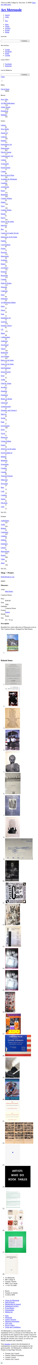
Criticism (4, 137)
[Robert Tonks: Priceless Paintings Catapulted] (12, 1274)
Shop (7, 24)
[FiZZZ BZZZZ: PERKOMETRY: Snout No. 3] (12, 1165)
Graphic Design (6, 210)
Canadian (4, 183)
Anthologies (5, 521)
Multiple (3, 457)
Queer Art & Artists (7, 221)
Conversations (5, 245)
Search (7, 15)
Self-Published (6, 368)
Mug (2, 487)
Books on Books (6, 399)
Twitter (7, 50)
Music (3, 333)
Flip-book (4, 503)
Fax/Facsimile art (6, 453)
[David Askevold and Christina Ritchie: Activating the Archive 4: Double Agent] (15, 1252)
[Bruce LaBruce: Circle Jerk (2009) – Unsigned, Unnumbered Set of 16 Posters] (12, 1099)
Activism (4, 322)
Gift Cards (8, 1323)
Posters (3, 555)
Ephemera (4, 299)
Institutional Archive (12, 1306)
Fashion (3, 241)
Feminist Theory (6, 326)
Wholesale (8, 1317)
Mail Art (3, 414)
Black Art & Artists (7, 360)
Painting (3, 141)
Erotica (3, 445)
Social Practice (6, 372)
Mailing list (9, 1312)
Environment (5, 426)
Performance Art (6, 144)
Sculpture (4, 260)
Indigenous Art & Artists (9, 237)
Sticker (3, 499)
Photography (5, 148)
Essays (3, 218)
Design (3, 214)
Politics (3, 202)
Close (3, 77)
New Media (5, 129)
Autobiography (6, 406)
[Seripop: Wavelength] (13, 1034)
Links (7, 17)
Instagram (8, 66)
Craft (2, 491)
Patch (3, 306)
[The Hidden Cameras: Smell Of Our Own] (10, 1012)
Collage (3, 160)
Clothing (4, 536)
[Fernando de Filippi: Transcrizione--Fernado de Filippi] (12, 837)
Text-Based (4, 345)
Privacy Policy (10, 1325)
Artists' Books (5, 107)
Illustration (4, 194)
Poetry (3, 191)
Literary (3, 125)
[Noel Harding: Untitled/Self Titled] (12, 968)
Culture (3, 171)
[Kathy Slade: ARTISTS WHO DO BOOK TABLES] (18, 1187)
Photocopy (4, 437)
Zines (3, 295)
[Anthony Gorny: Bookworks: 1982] (12, 815)
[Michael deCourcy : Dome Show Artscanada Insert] (19, 1143)
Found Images (5, 167)
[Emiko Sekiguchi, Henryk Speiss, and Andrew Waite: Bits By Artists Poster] (15, 1230)
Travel (3, 433)
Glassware (4, 403)
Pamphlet (4, 391)
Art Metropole (11, 10)
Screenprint (4, 464)
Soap (2, 314)
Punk (2, 422)
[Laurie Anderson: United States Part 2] (18, 1056)
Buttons (3, 528)
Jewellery (4, 387)
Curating (4, 468)
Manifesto (4, 460)
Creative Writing (6, 198)
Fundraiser (4, 395)
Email (7, 53)
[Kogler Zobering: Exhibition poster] (12, 750)
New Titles (4, 99)
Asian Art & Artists (7, 364)
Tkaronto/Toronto (7, 476)
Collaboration (5, 337)
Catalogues (4, 532)
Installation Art (6, 318)
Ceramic (3, 279)
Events (7, 30)
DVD (3, 430)
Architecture (5, 187)
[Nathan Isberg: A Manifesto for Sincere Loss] (13, 1208)
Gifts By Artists (6, 383)
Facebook (8, 51)
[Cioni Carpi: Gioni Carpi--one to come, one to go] (12, 794)
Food (2, 376)
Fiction (3, 248)
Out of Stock (5, 89)
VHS (2, 507)
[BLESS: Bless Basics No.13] (12, 925)
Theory (3, 349)
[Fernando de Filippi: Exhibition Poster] (12, 772)
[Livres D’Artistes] (12, 706)
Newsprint (4, 484)
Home (7, 32)
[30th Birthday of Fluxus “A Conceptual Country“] (15, 903)
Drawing (4, 252)
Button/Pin (4, 352)
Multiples (4, 115)
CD (2, 329)
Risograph (4, 275)
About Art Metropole (12, 1300)
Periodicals (4, 111)
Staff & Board (9, 1302)
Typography (5, 164)
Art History (4, 268)
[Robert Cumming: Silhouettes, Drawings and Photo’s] (12, 1077)
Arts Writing (5, 356)
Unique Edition (6, 441)
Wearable (4, 287)
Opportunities (9, 1310)
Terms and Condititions (13, 1327)
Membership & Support (13, 1304)
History (3, 264)
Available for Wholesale (9, 179)
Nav (6, 21)
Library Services (10, 1319)
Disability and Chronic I (9, 410)
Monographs (5, 551)
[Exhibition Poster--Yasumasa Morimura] (12, 881)
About (7, 26)
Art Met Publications (8, 103)
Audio (3, 379)
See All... (4, 512)
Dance (3, 310)
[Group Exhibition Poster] (12, 728)
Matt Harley (9, 591)
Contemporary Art (7, 156)
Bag (2, 229)
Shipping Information (12, 1321)
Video (3, 559)
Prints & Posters (6, 283)
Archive (7, 28)
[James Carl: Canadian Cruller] (19, 859)
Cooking (4, 495)
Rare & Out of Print (7, 175)
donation (7, 1344)
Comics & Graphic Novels (10, 233)
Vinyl (3, 206)
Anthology (4, 341)
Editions (3, 540)
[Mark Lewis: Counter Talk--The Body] (13, 946)
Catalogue (4, 291)
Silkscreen (4, 480)
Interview (4, 225)
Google (7, 55)
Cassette (3, 472)
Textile (3, 418)
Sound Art (4, 133)
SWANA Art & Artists (8, 449)
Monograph (5, 256)
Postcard (4, 272)
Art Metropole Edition (8, 302)
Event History (9, 1308)
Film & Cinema (6, 152)
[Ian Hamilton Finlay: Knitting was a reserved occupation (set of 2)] (12, 1121)
